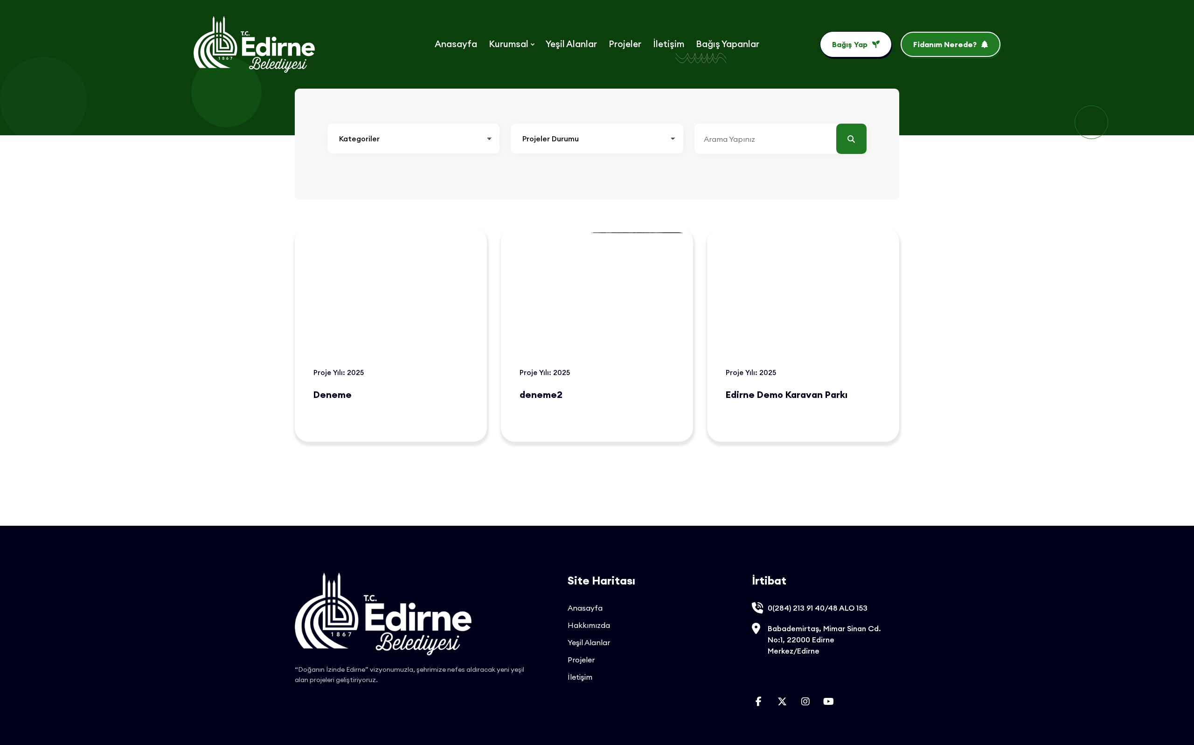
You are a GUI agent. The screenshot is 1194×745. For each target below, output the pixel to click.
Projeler (625, 43)
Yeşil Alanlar (571, 43)
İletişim (668, 43)
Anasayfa (456, 43)
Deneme (332, 394)
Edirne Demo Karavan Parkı (786, 394)
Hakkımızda (589, 625)
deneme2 (541, 394)
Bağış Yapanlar (727, 43)
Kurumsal (508, 43)
